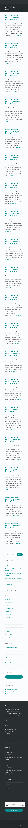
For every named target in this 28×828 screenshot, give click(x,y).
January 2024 (8, 626)
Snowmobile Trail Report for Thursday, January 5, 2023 (12, 499)
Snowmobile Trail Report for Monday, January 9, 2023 (12, 409)
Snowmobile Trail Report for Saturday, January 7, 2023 (12, 439)
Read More (19, 35)
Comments (8, 662)
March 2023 (8, 631)
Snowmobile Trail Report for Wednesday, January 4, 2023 (13, 525)
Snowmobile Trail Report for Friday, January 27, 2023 (11, 45)
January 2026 (8, 605)
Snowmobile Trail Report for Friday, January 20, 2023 (11, 185)
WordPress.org (8, 665)
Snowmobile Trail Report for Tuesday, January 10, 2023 (12, 381)
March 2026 (8, 599)
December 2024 (9, 620)
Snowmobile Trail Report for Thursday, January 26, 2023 (12, 73)
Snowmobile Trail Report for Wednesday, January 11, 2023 (13, 353)
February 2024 (8, 623)
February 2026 (8, 602)
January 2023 (8, 637)
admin (10, 21)
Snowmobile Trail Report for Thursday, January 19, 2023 (12, 213)
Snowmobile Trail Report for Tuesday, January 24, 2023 (12, 131)
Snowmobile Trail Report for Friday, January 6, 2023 (11, 469)
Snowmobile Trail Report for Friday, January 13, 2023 (11, 297)
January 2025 (8, 617)
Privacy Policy (8, 742)
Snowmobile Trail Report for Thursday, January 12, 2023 (12, 325)
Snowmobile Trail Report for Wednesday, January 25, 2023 (13, 101)
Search (19, 554)
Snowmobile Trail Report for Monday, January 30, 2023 (12, 17)
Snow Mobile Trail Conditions (11, 647)
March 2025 (8, 611)
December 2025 (9, 608)
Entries (7, 659)
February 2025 (8, 614)
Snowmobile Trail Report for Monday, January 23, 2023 (12, 157)
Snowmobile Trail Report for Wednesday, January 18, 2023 (13, 241)
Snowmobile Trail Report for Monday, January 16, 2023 (12, 269)
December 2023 (9, 629)
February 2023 (8, 634)
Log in (6, 657)
